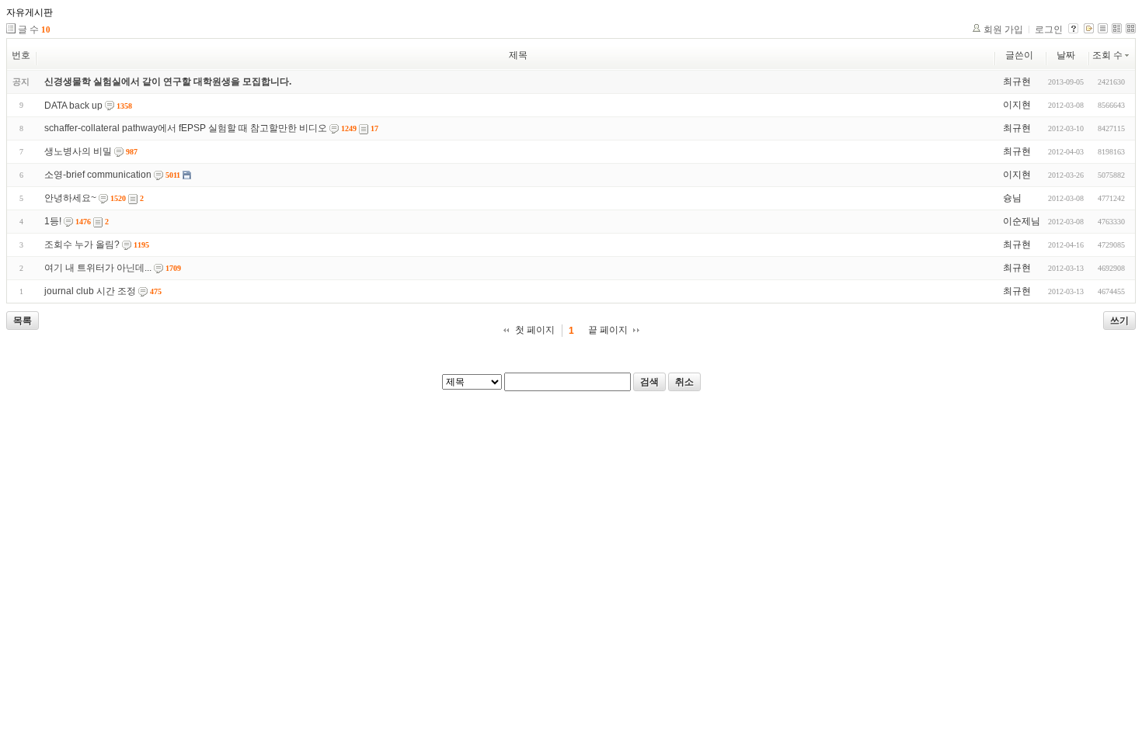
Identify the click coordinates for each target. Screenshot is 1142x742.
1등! (52, 221)
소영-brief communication (97, 174)
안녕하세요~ (70, 197)
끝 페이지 (608, 329)
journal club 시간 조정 (90, 291)
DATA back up (73, 105)
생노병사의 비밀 (78, 151)
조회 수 (1107, 55)
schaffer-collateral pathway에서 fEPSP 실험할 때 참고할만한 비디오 (185, 128)
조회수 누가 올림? (82, 244)
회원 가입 (1003, 29)
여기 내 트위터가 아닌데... (97, 267)
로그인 (1049, 29)
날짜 (1066, 55)
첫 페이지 (535, 329)
